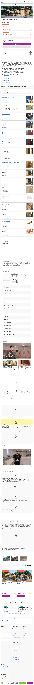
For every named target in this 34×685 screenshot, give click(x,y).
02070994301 (6, 52)
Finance (13, 628)
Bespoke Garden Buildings (16, 637)
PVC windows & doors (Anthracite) (7, 179)
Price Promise (14, 640)
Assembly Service (14, 633)
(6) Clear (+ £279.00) (6, 157)
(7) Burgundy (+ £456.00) (6, 158)
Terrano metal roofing (5, 122)
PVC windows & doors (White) (6, 170)
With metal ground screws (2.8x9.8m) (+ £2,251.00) (10, 108)
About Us (24, 628)
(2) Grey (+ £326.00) (6, 151)
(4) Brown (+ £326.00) (6, 153)
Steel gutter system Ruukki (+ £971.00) (8, 116)
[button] (32, 5)
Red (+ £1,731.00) (5, 133)
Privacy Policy (3, 668)
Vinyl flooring (4, 187)
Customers (24, 635)
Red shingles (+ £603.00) (6, 142)
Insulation (13, 655)
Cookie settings (3, 671)
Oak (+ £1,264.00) (5, 191)
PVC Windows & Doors (15, 659)
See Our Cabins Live (26, 633)
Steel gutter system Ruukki (6, 114)
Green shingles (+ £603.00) (7, 143)
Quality (24, 630)
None (3, 107)
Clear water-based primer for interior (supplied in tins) (10, 162)
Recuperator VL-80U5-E (5, 196)
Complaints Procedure (15, 642)
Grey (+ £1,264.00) (5, 190)
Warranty (13, 635)
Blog (23, 637)
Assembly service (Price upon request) (8, 97)
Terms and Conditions (4, 666)
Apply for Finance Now (8, 37)
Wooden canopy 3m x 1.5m (6, 221)
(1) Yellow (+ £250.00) (6, 152)
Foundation (13, 652)
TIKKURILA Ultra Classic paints (7, 148)
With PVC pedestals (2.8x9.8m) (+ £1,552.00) (9, 109)
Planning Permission (15, 650)
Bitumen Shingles (14, 657)
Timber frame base (5, 105)
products (16, 4)
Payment (13, 630)
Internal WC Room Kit (5, 204)
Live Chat (2, 683)
